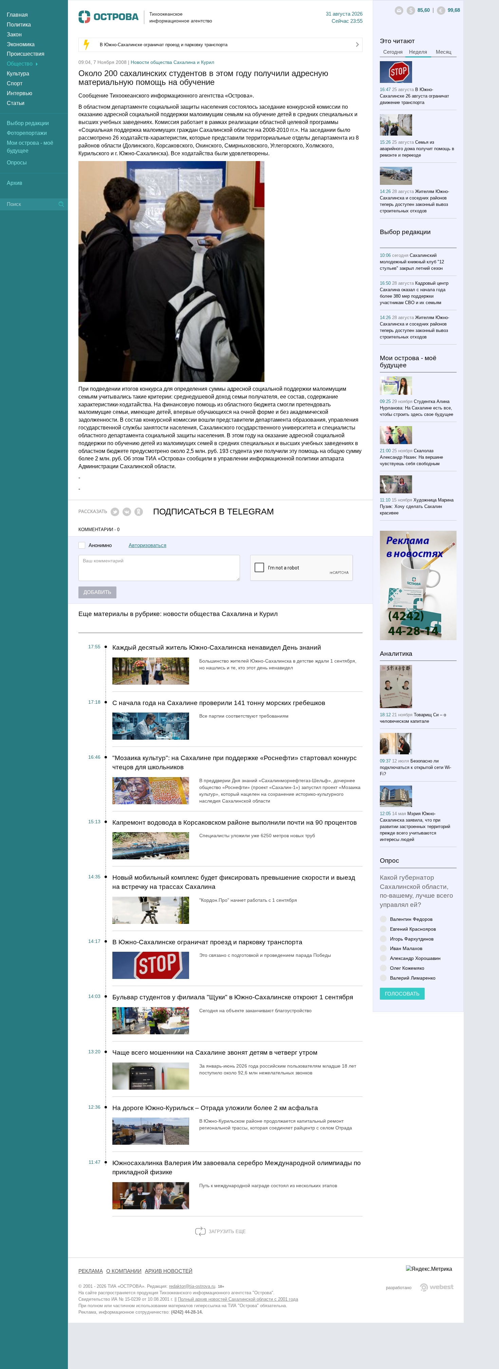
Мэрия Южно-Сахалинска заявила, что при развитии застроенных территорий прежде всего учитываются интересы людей (415, 826)
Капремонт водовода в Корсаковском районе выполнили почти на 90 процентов (234, 822)
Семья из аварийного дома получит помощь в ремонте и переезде (417, 149)
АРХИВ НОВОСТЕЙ (168, 1271)
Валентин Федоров (411, 919)
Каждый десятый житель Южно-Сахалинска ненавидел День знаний (216, 647)
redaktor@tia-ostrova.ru (192, 1286)
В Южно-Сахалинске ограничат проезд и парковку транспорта (163, 44)
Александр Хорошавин (415, 958)
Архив (14, 183)
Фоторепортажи (27, 133)
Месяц (443, 52)
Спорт (14, 83)
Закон (14, 34)
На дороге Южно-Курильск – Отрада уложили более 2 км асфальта (215, 1107)
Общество (20, 64)
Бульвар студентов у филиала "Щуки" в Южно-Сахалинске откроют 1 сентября (232, 997)
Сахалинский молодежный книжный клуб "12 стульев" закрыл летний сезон (412, 262)
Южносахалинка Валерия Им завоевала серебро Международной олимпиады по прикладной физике (236, 1167)
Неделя (418, 52)
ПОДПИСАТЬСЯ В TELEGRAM (213, 511)
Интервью (19, 93)
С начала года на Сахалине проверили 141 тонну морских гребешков (218, 702)
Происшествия (25, 54)
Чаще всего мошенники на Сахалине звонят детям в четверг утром (214, 1052)
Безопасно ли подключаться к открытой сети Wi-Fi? (415, 767)
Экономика (21, 44)
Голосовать (402, 994)
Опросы (17, 162)
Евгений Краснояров (413, 928)
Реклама (90, 1271)
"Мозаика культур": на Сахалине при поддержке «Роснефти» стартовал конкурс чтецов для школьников (234, 762)
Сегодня (393, 52)
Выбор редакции (28, 123)
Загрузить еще (226, 1231)
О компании (124, 1271)
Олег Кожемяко (407, 967)
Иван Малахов (406, 948)
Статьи (15, 103)
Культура (18, 73)
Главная (17, 15)
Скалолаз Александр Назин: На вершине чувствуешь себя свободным (411, 457)
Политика (19, 25)
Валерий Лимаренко (413, 977)
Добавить (97, 592)
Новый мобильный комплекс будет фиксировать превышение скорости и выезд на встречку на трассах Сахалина (233, 882)
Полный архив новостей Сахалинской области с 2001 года (238, 1299)
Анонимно (100, 545)
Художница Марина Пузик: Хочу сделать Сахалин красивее (417, 506)
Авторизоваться (147, 545)
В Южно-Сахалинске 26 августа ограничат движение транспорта (414, 96)
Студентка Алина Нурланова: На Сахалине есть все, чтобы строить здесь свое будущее (416, 408)
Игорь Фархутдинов (411, 938)
